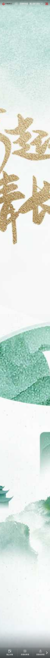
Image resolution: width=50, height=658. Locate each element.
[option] (25, 329)
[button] (46, 653)
